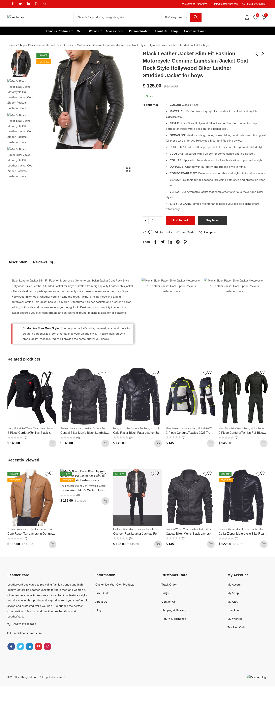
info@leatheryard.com (27, 633)
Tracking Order (237, 627)
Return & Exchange (173, 618)
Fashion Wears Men (71, 428)
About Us (101, 601)
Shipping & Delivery (173, 610)
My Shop (233, 593)
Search (196, 17)
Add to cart (180, 220)
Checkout (233, 610)
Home (11, 45)
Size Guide (187, 232)
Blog (98, 610)
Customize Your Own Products (114, 584)
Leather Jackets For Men (97, 428)
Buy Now (212, 220)
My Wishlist (234, 618)
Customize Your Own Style (41, 328)
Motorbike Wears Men (26, 428)
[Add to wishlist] (49, 372)
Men (9, 428)
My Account (234, 584)
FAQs (165, 593)
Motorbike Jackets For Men (134, 428)
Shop (21, 45)
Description (17, 262)
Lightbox (128, 169)
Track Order (169, 584)
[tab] (17, 262)
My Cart (232, 601)
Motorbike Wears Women (53, 428)
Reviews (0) (43, 262)
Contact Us (168, 601)
